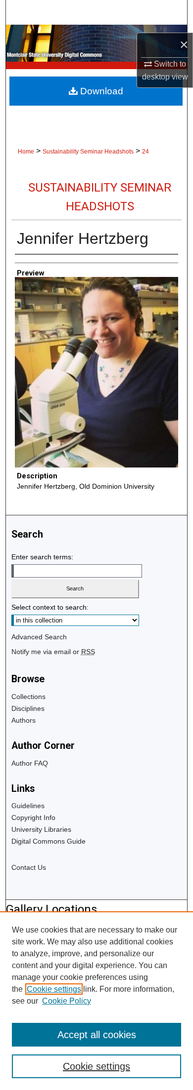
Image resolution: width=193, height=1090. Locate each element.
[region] (96, 1000)
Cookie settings (54, 989)
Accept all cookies (96, 1034)
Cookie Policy (66, 1001)
